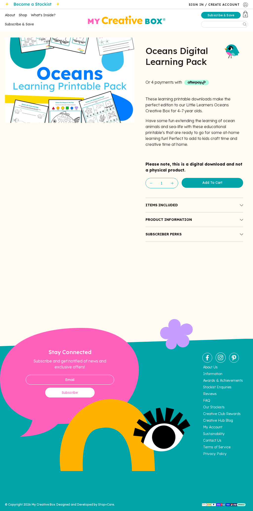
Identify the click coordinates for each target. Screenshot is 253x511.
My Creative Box (43, 504)
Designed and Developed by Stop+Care (85, 504)
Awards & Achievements (223, 380)
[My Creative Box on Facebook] (207, 361)
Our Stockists (214, 407)
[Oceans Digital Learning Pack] (69, 80)
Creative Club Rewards (222, 414)
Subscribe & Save (19, 24)
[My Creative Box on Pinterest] (234, 361)
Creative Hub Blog (218, 420)
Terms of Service (217, 447)
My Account (212, 427)
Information (212, 374)
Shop (23, 15)
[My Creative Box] (126, 20)
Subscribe (70, 392)
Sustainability (214, 434)
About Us (210, 367)
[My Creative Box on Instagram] (220, 361)
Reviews (210, 394)
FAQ (206, 400)
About (10, 15)
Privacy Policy (215, 454)
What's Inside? (43, 15)
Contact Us (212, 440)
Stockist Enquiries (217, 387)
